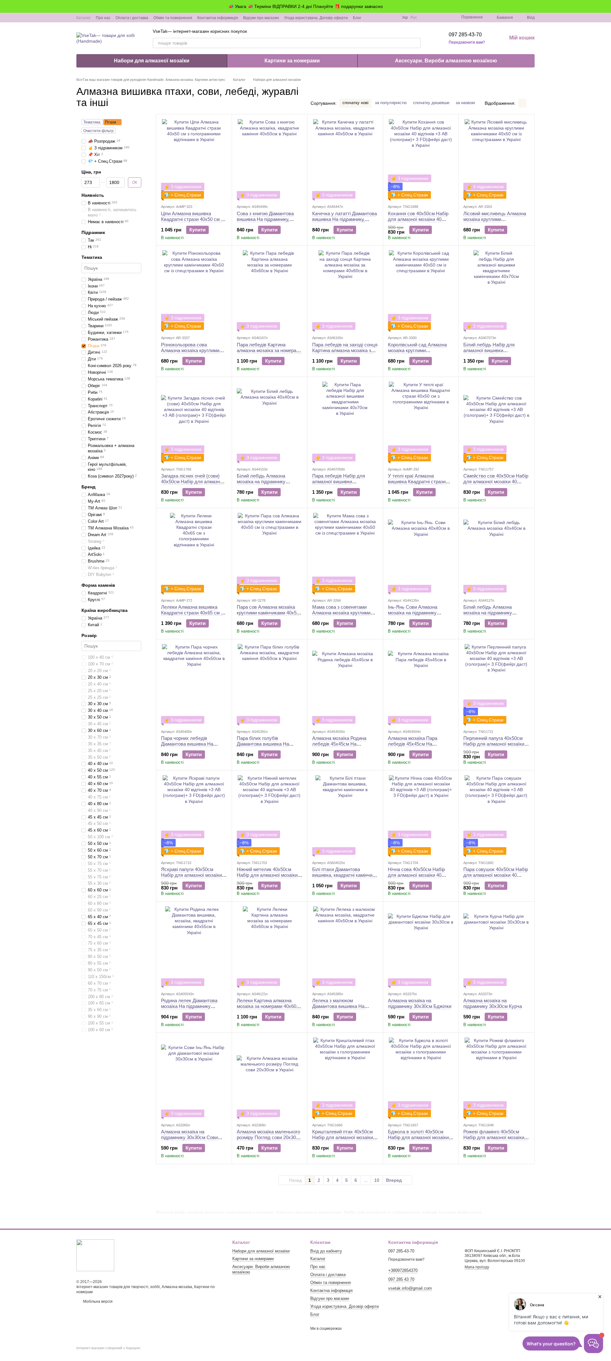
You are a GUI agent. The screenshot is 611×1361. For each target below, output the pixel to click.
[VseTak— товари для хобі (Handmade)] (95, 1255)
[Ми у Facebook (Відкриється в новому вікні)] (370, 17)
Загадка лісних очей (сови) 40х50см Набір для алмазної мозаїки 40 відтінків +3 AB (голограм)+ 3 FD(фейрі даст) (193, 484)
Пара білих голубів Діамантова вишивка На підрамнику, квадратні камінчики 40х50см (263, 746)
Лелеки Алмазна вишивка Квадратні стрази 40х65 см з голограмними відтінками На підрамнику (192, 615)
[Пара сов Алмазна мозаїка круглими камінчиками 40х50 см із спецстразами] (270, 552)
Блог (357, 18)
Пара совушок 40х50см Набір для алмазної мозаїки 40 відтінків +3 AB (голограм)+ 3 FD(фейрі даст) (495, 878)
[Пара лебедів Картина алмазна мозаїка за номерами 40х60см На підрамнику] (270, 290)
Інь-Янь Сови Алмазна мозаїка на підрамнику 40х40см (412, 612)
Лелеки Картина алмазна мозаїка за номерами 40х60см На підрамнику (269, 1006)
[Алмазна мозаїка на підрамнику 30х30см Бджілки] (421, 946)
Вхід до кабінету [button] (326, 1251)
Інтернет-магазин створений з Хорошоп (108, 1348)
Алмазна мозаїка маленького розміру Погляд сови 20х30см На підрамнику (269, 1137)
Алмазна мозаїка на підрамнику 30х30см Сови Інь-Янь (189, 1137)
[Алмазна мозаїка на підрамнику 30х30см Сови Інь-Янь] (194, 1077)
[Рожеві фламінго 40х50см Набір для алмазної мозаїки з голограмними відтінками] (496, 1077)
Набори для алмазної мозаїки (151, 60)
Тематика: (92, 122)
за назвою (465, 102)
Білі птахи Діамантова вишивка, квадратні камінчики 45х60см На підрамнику (344, 875)
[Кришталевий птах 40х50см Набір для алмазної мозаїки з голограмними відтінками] (345, 1077)
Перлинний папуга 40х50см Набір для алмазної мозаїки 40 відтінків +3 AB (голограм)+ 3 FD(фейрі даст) (496, 746)
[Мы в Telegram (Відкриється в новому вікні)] (385, 17)
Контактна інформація (217, 18)
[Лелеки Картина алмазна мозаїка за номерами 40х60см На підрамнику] (270, 946)
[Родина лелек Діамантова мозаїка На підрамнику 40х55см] (194, 946)
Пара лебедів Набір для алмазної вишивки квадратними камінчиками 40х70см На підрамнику (340, 484)
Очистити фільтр (98, 131)
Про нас (103, 18)
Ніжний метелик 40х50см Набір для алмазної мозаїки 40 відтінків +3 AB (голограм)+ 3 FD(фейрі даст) (269, 878)
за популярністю (391, 102)
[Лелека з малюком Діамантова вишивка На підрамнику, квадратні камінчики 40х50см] (345, 946)
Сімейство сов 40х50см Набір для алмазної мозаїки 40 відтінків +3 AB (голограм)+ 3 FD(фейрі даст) (495, 484)
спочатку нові (355, 102)
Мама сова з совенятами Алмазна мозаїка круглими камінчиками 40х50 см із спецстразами (341, 615)
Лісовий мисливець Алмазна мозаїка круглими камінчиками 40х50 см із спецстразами (494, 222)
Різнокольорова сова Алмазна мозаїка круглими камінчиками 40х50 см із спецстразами (190, 353)
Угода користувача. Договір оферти (316, 18)
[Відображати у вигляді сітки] (522, 103)
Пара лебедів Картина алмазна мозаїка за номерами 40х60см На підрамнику (269, 350)
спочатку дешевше (431, 102)
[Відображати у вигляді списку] (530, 103)
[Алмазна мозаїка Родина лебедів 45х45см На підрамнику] (345, 684)
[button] (606, 6)
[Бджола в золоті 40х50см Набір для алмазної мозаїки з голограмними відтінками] (421, 1077)
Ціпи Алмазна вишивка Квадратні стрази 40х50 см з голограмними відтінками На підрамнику (192, 222)
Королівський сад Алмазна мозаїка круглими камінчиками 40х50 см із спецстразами (417, 353)
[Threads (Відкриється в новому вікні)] (393, 17)
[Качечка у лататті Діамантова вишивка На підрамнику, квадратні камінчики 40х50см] (345, 159)
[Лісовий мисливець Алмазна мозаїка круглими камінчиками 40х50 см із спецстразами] (496, 159)
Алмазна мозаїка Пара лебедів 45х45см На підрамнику (412, 743)
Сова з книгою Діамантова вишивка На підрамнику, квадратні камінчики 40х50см (268, 219)
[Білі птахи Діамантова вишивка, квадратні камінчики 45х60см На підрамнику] (345, 815)
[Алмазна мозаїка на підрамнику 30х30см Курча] (496, 946)
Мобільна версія (97, 1301)
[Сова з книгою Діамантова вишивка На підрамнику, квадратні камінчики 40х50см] (270, 159)
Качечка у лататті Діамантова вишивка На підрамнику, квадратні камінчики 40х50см (344, 219)
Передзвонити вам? (467, 42)
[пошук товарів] (416, 43)
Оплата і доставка (132, 18)
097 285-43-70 (465, 34)
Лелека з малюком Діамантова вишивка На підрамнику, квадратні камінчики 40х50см (338, 1009)
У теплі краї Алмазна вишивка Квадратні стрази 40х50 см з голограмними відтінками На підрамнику (417, 484)
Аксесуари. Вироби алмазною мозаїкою (446, 60)
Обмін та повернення (172, 18)
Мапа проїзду (477, 1267)
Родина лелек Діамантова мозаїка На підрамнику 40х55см (189, 1006)
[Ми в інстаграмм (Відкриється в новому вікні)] (377, 17)
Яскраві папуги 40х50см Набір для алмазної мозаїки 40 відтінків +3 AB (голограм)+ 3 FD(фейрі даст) (193, 878)
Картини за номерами (292, 60)
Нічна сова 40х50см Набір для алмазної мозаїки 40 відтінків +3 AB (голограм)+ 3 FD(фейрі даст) (419, 878)
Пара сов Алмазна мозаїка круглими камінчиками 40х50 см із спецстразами (268, 612)
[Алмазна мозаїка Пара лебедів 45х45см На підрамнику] (421, 684)
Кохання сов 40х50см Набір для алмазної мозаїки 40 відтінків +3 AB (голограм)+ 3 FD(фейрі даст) (419, 222)
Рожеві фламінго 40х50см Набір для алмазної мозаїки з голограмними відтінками (495, 1137)
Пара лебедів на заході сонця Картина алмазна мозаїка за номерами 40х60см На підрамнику (344, 353)
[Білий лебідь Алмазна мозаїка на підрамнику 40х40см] (270, 421)
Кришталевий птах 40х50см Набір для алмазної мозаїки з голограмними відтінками (344, 1137)
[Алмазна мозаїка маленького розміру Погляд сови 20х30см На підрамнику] (270, 1077)
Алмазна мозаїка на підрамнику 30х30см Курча (492, 1003)
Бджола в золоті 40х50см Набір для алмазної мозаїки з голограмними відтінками (420, 1137)
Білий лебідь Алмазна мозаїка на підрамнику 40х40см (261, 481)
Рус (414, 17)
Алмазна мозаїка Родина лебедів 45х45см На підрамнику (339, 743)
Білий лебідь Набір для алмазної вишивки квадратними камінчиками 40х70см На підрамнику (491, 353)
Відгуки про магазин (261, 18)
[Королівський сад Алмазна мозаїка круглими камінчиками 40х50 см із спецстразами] (421, 290)
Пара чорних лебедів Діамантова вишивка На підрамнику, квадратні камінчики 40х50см (187, 746)
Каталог (83, 18)
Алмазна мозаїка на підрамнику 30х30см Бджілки (419, 1003)
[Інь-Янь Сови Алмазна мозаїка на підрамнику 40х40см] (421, 552)
